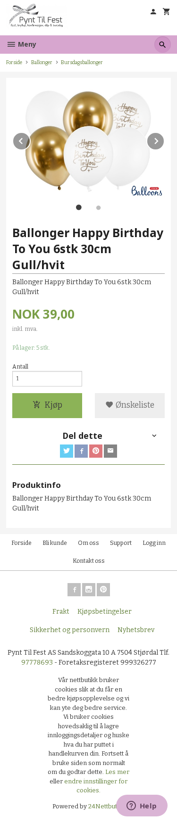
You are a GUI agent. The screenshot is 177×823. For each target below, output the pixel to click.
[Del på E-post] (110, 451)
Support (121, 543)
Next (164, 139)
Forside (14, 62)
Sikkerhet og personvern (70, 630)
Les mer (117, 771)
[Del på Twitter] (66, 451)
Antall (20, 366)
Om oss (88, 543)
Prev (30, 139)
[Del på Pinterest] (95, 451)
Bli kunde (54, 543)
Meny (26, 44)
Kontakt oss (89, 561)
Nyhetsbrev (136, 630)
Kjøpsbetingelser (104, 612)
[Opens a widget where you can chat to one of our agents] (142, 806)
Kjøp (53, 405)
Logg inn (154, 543)
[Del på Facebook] (81, 451)
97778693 (37, 662)
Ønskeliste (134, 405)
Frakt (60, 612)
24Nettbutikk (106, 806)
